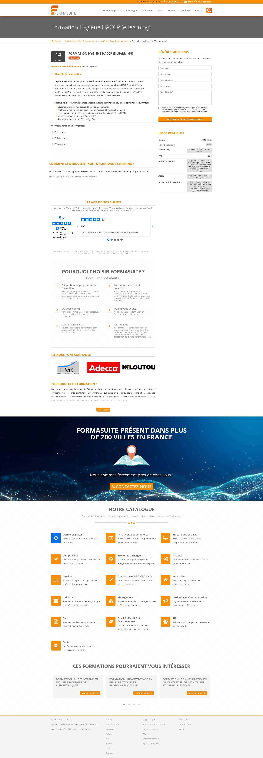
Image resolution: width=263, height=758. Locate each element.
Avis (160, 10)
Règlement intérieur (151, 738)
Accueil (58, 41)
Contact (199, 10)
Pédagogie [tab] (59, 144)
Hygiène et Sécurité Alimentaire (114, 41)
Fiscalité (177, 555)
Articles (182, 729)
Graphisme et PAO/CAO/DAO (135, 576)
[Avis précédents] (77, 226)
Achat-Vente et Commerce (133, 534)
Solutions (148, 10)
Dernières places (112, 10)
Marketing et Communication (189, 597)
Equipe (171, 10)
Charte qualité (185, 724)
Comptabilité (70, 555)
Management (125, 597)
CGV (144, 734)
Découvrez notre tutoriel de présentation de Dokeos (73, 176)
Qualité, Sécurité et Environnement (81, 41)
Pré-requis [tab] (59, 132)
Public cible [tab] (60, 138)
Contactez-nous (133, 486)
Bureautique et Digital (185, 534)
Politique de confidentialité (154, 724)
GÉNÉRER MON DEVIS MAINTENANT (185, 119)
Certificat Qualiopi (150, 729)
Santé (66, 642)
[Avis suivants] (153, 226)
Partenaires (183, 720)
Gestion (67, 576)
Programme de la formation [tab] (69, 125)
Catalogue (131, 10)
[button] (124, 704)
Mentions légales (149, 720)
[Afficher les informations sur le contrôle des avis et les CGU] (72, 233)
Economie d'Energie (129, 555)
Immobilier (178, 576)
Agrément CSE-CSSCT (151, 743)
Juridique (68, 597)
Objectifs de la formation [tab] (68, 74)
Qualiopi (185, 10)
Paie (65, 618)
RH (174, 618)
